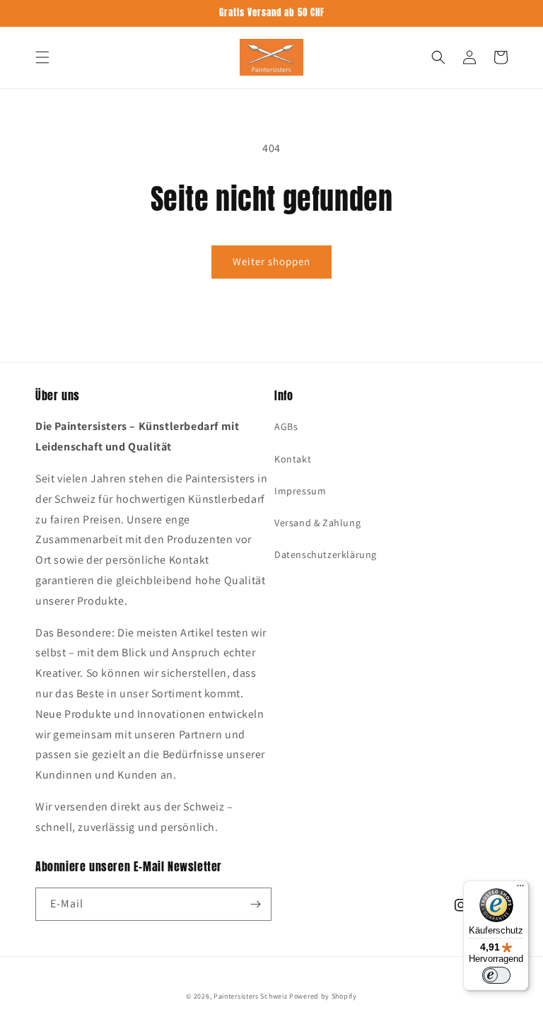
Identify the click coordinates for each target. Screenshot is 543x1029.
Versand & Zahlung (317, 522)
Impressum (300, 490)
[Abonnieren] (255, 904)
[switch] (496, 975)
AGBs (286, 426)
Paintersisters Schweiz (250, 996)
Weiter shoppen (271, 261)
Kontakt (292, 459)
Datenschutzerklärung (325, 554)
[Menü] (520, 888)
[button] (42, 57)
